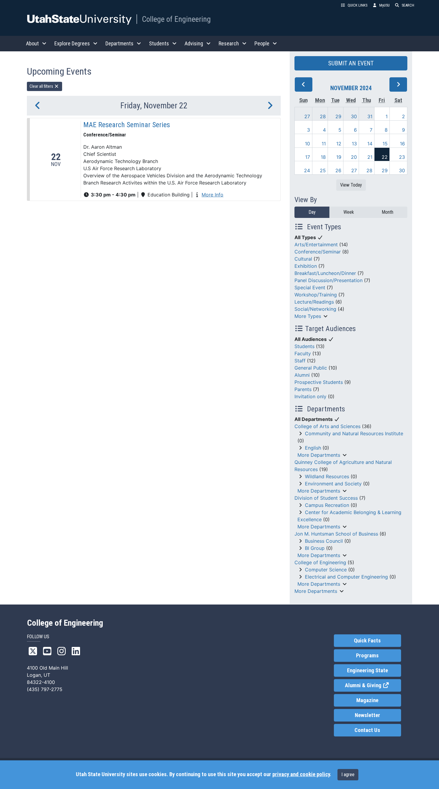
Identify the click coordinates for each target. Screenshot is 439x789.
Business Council (324, 541)
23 (402, 157)
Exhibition (305, 266)
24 (307, 170)
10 (307, 144)
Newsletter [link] (367, 715)
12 (338, 144)
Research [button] (229, 43)
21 (369, 157)
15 (385, 144)
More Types (307, 316)
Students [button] (159, 43)
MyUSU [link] (384, 5)
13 (354, 144)
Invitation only (310, 396)
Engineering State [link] (367, 670)
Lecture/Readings (314, 302)
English (313, 448)
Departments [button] (119, 43)
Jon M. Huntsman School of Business (336, 534)
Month (387, 212)
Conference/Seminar (317, 252)
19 (338, 157)
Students (304, 346)
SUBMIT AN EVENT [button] (351, 63)
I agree (347, 774)
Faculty (302, 353)
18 (323, 157)
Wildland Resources (327, 476)
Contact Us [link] (367, 730)
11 (324, 144)
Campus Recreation (327, 505)
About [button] (32, 43)
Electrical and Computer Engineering (346, 577)
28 (323, 116)
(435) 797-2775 (44, 689)
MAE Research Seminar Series (126, 125)
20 (354, 157)
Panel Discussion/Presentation (328, 280)
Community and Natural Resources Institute (354, 433)
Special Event (309, 287)
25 (323, 170)
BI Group (315, 548)
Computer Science (326, 570)
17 (307, 157)
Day (312, 212)
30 (354, 116)
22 (385, 157)
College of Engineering (176, 19)
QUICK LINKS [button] (357, 5)
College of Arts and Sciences (327, 426)
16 (402, 144)
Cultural (303, 259)
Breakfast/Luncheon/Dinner (325, 273)
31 (369, 116)
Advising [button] (194, 43)
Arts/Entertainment (316, 244)
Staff (300, 361)
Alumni (302, 375)
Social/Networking (315, 309)
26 (338, 170)
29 (338, 116)
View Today (351, 185)
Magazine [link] (367, 700)
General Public (310, 368)
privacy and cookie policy (301, 774)
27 (307, 116)
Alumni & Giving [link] (373, 685)
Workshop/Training (315, 295)
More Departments (318, 455)
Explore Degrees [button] (72, 43)
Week (348, 212)
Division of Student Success (326, 498)
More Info (212, 195)
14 (369, 144)
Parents (302, 389)
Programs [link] (367, 655)
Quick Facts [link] (367, 640)
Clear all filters (42, 86)
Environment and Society (333, 484)
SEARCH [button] (408, 5)
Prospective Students (318, 382)
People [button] (261, 43)
